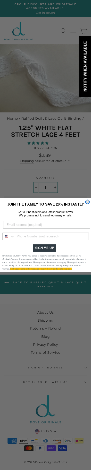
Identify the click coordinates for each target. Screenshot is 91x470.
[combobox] (8, 236)
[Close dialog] (87, 202)
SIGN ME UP (44, 247)
